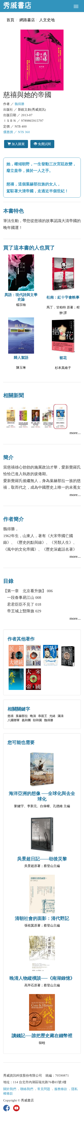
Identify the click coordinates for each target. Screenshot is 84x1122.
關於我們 (9, 1089)
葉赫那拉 (22, 716)
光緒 (52, 716)
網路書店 (27, 20)
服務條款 (60, 1089)
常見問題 (43, 1089)
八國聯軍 (14, 720)
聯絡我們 (26, 1089)
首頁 (10, 20)
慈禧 (11, 716)
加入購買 (18, 144)
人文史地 (47, 20)
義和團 (26, 720)
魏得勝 (19, 104)
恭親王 (42, 716)
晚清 (33, 716)
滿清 (61, 716)
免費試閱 (44, 144)
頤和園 (37, 720)
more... (75, 433)
